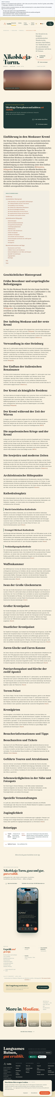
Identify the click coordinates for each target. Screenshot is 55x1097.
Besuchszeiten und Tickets (14, 248)
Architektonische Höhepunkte (14, 218)
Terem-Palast (11, 240)
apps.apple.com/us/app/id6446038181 (16, 10)
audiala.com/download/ (20, 13)
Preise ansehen (26, 23)
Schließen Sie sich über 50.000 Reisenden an (33, 883)
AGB (49, 1068)
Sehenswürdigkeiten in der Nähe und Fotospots (19, 252)
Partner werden (40, 1074)
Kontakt (39, 1072)
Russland (14, 30)
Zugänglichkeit (11, 256)
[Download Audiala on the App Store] (33, 1056)
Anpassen (25, 1092)
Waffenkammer (12, 228)
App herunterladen (12, 883)
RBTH (41, 425)
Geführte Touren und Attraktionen (16, 250)
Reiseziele (13, 23)
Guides (19, 23)
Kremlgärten (11, 242)
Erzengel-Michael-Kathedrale (15, 224)
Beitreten (48, 1052)
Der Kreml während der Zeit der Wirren (18, 211)
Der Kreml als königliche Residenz (16, 209)
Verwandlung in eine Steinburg (15, 205)
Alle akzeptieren (45, 1093)
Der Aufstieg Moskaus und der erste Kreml (18, 203)
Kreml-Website (13, 753)
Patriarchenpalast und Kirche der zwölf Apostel (19, 238)
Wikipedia (7, 169)
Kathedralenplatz (12, 220)
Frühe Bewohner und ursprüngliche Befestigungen (20, 201)
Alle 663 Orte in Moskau (26, 1031)
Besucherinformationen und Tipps (15, 245)
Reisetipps (10, 257)
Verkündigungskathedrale (14, 226)
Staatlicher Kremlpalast (13, 234)
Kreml (23, 525)
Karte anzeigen (44, 62)
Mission (27, 1072)
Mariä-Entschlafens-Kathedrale (15, 222)
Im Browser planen (43, 124)
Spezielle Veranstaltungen (14, 254)
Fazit (7, 263)
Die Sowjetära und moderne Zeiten (16, 215)
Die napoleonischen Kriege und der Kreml (18, 213)
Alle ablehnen (34, 1092)
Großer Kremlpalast (13, 232)
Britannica (39, 167)
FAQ (7, 260)
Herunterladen (19, 1077)
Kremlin (37, 487)
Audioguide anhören (42, 56)
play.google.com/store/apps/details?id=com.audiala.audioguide (25, 12)
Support (39, 1065)
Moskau (21, 30)
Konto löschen (51, 1074)
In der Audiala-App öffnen (41, 119)
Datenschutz (51, 1065)
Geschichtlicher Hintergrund (14, 199)
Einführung (9, 196)
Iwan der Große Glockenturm (15, 230)
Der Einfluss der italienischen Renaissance (18, 207)
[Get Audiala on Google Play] (42, 1056)
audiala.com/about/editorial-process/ (20, 15)
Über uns (28, 1065)
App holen (50, 23)
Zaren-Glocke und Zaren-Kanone (16, 236)
